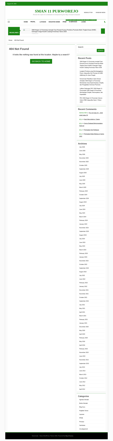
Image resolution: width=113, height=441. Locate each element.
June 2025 (82, 180)
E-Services (73, 21)
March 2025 (82, 187)
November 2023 (84, 227)
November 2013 (84, 359)
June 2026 (82, 150)
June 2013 (82, 370)
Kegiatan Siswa (54, 22)
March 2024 (82, 216)
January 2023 (83, 257)
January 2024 (83, 224)
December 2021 (84, 290)
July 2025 (82, 176)
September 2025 (84, 169)
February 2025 (83, 191)
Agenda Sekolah (84, 399)
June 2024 (82, 209)
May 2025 (82, 183)
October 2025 (83, 165)
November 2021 (84, 294)
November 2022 (84, 260)
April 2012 (82, 389)
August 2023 (83, 235)
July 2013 (82, 367)
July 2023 (82, 238)
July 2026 (82, 147)
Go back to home (41, 61)
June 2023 (82, 242)
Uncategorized (83, 429)
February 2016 (83, 349)
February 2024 (83, 220)
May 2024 (82, 213)
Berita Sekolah (83, 403)
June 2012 (82, 382)
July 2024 (82, 205)
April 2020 (82, 334)
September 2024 (84, 198)
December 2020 (84, 326)
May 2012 (82, 385)
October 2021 (83, 297)
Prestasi (81, 421)
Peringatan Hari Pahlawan (91, 130)
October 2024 (83, 194)
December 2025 (84, 158)
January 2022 (83, 286)
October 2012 (83, 378)
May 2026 (82, 154)
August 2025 (83, 172)
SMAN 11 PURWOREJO (56, 11)
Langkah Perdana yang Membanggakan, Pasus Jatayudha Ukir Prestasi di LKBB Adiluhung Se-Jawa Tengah (91, 73)
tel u (80, 119)
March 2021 (82, 315)
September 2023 (84, 231)
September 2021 (84, 301)
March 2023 (82, 249)
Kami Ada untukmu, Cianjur (92, 119)
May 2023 (82, 246)
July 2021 (82, 304)
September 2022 (84, 268)
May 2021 (82, 308)
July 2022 (82, 275)
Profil (32, 21)
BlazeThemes (69, 436)
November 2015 (84, 352)
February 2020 (83, 338)
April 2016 (82, 345)
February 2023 (83, 253)
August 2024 (83, 202)
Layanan (43, 22)
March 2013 (82, 374)
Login (83, 22)
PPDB (65, 21)
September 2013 (84, 363)
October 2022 (83, 264)
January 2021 (83, 323)
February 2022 (83, 282)
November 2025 (84, 161)
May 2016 (82, 341)
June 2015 (82, 356)
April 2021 (82, 312)
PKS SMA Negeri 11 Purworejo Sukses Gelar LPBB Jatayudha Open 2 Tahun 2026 (91, 100)
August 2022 (83, 271)
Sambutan (82, 425)
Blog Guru (82, 407)
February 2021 (83, 319)
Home (26, 22)
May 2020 (82, 330)
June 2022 (82, 279)
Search (80, 47)
